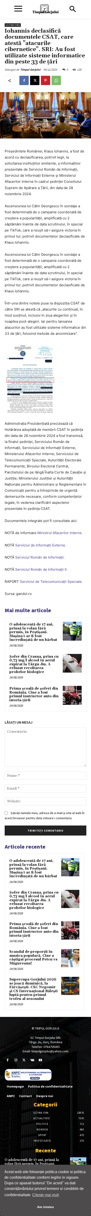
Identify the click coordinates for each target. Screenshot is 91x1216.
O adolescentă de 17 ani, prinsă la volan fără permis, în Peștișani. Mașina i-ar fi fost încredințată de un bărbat (33, 632)
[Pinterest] (45, 80)
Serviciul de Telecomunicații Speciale (51, 581)
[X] (34, 80)
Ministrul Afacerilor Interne (59, 533)
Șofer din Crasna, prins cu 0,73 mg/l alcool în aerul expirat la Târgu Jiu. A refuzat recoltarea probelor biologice (34, 664)
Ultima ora (13, 25)
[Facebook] (24, 80)
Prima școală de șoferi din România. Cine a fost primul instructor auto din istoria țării (34, 694)
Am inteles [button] (45, 1207)
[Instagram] (16, 1060)
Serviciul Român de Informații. (40, 557)
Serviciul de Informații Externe (40, 545)
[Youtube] (40, 1060)
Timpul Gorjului (30, 70)
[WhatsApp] (56, 80)
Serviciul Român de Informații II (40, 569)
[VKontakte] (32, 1060)
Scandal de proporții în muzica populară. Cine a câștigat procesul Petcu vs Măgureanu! (33, 958)
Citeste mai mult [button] (45, 1195)
